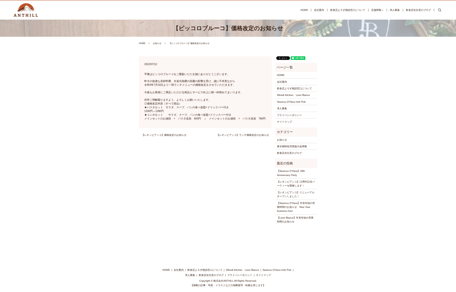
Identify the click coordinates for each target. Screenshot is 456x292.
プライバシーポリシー (289, 115)
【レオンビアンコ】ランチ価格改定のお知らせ (243, 135)
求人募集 (395, 10)
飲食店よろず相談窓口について (347, 10)
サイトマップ (284, 121)
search (439, 10)
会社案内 (319, 10)
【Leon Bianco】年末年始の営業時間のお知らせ (295, 219)
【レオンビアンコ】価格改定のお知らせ (164, 135)
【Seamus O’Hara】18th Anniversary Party (291, 173)
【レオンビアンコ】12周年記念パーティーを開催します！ (296, 183)
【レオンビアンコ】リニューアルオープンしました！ (295, 194)
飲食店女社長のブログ (418, 10)
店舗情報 (376, 10)
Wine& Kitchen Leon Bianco (293, 95)
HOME (304, 10)
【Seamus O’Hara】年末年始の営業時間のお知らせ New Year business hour (296, 207)
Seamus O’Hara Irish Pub (291, 101)
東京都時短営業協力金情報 (292, 146)
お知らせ (157, 43)
